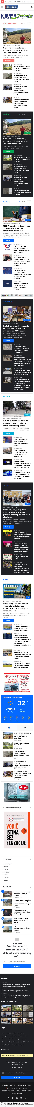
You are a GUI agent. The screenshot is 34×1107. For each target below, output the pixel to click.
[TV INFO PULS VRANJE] (11, 7)
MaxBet (11, 1039)
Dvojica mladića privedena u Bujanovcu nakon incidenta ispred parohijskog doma (15, 423)
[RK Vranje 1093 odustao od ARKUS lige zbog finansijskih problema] (7, 627)
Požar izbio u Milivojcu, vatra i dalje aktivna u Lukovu (21, 920)
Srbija (9, 1042)
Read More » (8, 60)
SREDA (6, 869)
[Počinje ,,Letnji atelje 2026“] (7, 557)
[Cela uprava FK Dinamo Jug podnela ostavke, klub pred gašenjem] (7, 664)
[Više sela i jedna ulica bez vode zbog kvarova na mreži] (7, 191)
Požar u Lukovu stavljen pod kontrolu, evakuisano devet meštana (22, 928)
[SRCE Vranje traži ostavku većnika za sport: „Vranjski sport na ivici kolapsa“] (7, 246)
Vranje (30, 1042)
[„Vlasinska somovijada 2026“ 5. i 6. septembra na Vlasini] (7, 67)
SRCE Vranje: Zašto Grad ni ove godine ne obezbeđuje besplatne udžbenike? (16, 228)
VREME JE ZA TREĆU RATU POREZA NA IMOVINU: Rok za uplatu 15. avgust (22, 372)
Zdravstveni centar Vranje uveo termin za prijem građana (22, 893)
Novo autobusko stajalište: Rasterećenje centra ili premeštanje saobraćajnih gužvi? (22, 902)
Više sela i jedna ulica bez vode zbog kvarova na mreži (22, 193)
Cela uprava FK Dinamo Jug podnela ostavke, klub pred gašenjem (22, 665)
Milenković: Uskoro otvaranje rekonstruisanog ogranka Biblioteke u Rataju (21, 90)
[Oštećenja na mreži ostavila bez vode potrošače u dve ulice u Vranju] (7, 76)
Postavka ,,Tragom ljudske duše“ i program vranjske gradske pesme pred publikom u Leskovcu (16, 513)
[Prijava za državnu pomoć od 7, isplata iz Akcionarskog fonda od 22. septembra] (7, 347)
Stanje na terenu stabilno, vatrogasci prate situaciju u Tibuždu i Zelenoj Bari (15, 50)
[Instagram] (21, 1068)
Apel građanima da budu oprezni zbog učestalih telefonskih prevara (21, 442)
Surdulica (15, 1042)
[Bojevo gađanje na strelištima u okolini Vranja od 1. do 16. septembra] (7, 450)
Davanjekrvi (5, 1036)
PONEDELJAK (7, 864)
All (22, 23)
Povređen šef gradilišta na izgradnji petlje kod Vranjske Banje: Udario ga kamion (22, 475)
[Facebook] (15, 1068)
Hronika (20, 1036)
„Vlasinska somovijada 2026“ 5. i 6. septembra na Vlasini (22, 68)
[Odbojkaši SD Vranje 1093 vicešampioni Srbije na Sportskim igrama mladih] (7, 652)
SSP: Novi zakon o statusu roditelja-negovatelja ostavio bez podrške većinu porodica (22, 274)
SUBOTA (6, 877)
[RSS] (13, 1068)
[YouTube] (19, 1068)
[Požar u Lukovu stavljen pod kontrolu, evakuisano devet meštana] (7, 929)
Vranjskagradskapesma (17, 1044)
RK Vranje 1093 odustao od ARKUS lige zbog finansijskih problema (22, 628)
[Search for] (32, 8)
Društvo (23, 114)
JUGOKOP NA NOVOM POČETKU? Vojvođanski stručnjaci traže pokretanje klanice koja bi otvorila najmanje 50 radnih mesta (22, 384)
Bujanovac (21, 1033)
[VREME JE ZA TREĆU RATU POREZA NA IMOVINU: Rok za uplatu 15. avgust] (7, 371)
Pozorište (24, 1039)
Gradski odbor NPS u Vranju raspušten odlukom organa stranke (21, 286)
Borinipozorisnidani (11, 1033)
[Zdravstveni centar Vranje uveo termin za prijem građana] (7, 894)
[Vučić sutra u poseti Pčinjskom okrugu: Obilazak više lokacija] (7, 912)
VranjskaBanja (5, 1044)
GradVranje (13, 1036)
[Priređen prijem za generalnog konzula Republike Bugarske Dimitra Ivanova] (28, 1020)
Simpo (3, 1042)
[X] (17, 1068)
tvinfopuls (6, 45)
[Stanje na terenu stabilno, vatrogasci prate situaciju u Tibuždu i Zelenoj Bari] (8, 735)
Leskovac (4, 1039)
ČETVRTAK (7, 872)
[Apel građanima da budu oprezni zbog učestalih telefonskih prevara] (7, 440)
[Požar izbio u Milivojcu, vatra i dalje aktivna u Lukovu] (7, 921)
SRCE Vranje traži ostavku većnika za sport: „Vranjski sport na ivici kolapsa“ (22, 249)
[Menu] (2, 8)
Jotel (26, 1036)
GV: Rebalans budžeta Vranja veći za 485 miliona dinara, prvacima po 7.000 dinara (21, 103)
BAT (3, 1033)
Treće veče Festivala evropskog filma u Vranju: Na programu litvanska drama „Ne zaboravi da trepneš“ (21, 548)
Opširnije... (8, 151)
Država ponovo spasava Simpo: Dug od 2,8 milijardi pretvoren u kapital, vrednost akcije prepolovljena (22, 361)
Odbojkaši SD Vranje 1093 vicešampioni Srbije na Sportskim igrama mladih (22, 655)
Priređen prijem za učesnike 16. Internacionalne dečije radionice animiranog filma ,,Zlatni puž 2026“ (22, 568)
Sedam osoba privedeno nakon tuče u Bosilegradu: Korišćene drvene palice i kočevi (22, 464)
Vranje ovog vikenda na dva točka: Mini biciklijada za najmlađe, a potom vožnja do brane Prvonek (16, 607)
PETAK (5, 874)
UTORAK (6, 866)
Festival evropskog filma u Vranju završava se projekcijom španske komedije (22, 536)
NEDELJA (6, 880)
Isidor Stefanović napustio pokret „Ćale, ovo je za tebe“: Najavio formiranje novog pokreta (22, 261)
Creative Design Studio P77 (21, 1088)
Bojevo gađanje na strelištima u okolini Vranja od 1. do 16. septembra (20, 453)
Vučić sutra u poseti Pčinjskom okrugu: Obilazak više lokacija (22, 912)
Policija (17, 1039)
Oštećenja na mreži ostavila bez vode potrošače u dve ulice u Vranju (22, 78)
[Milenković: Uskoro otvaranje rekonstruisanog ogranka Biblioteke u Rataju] (7, 87)
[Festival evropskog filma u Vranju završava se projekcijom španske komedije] (7, 533)
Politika (23, 201)
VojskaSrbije (23, 1042)
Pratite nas (5, 1050)
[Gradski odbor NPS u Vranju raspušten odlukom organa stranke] (7, 283)
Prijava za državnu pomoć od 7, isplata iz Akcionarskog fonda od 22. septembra (22, 349)
